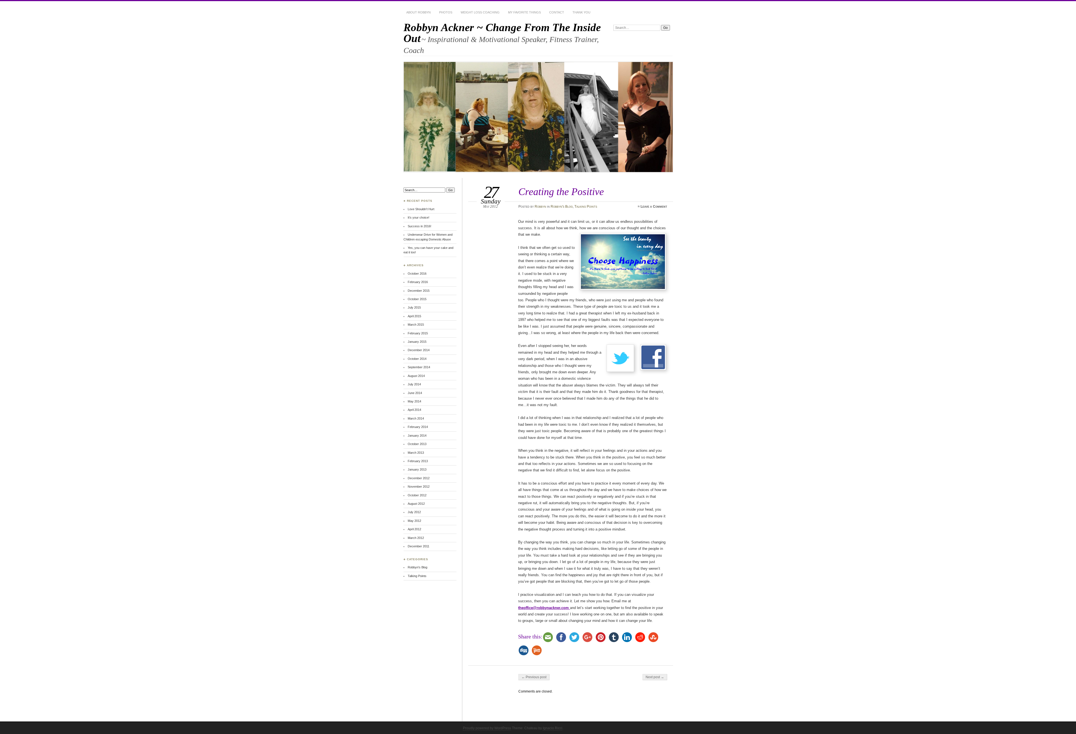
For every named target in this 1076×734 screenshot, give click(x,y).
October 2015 (417, 299)
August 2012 (416, 503)
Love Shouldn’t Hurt (421, 209)
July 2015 (414, 307)
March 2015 (416, 324)
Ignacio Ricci (552, 728)
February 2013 (418, 461)
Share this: (530, 636)
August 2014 (416, 376)
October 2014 (417, 358)
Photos (445, 12)
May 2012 (414, 520)
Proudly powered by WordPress (487, 728)
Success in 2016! (419, 226)
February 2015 (418, 333)
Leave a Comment (654, 207)
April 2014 (414, 409)
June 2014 (415, 393)
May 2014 (414, 401)
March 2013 (416, 452)
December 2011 (418, 546)
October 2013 (417, 444)
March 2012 (416, 537)
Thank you (581, 12)
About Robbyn (418, 12)
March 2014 (416, 418)
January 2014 (417, 435)
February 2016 (418, 282)
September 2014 (419, 367)
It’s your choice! (418, 217)
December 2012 (419, 478)
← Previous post (533, 677)
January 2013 (417, 469)
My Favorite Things (524, 12)
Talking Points (585, 207)
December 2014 (419, 350)
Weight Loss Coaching (480, 12)
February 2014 (418, 427)
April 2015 (414, 316)
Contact (556, 12)
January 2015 (417, 341)
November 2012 (419, 486)
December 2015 (419, 290)
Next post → (655, 677)
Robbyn (540, 207)
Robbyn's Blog (562, 207)
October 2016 (417, 273)
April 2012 (414, 529)
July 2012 (414, 512)
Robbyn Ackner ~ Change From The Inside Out (502, 32)
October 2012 (417, 495)
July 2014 (414, 384)
